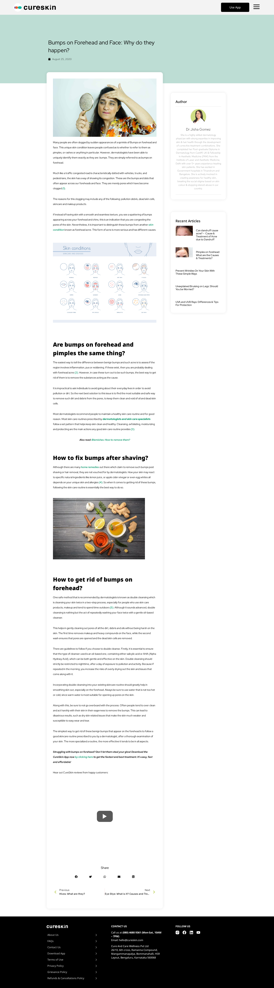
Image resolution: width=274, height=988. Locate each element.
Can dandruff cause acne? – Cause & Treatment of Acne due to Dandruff (207, 235)
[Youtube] (198, 932)
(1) (63, 188)
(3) (132, 429)
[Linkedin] (191, 932)
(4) (100, 482)
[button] (76, 876)
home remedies (90, 467)
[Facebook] (184, 932)
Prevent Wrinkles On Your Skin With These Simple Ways (195, 272)
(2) (76, 372)
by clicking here (84, 757)
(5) (111, 607)
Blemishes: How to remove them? (111, 439)
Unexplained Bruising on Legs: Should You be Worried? (197, 288)
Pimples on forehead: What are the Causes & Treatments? (208, 255)
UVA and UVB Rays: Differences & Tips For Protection (197, 303)
